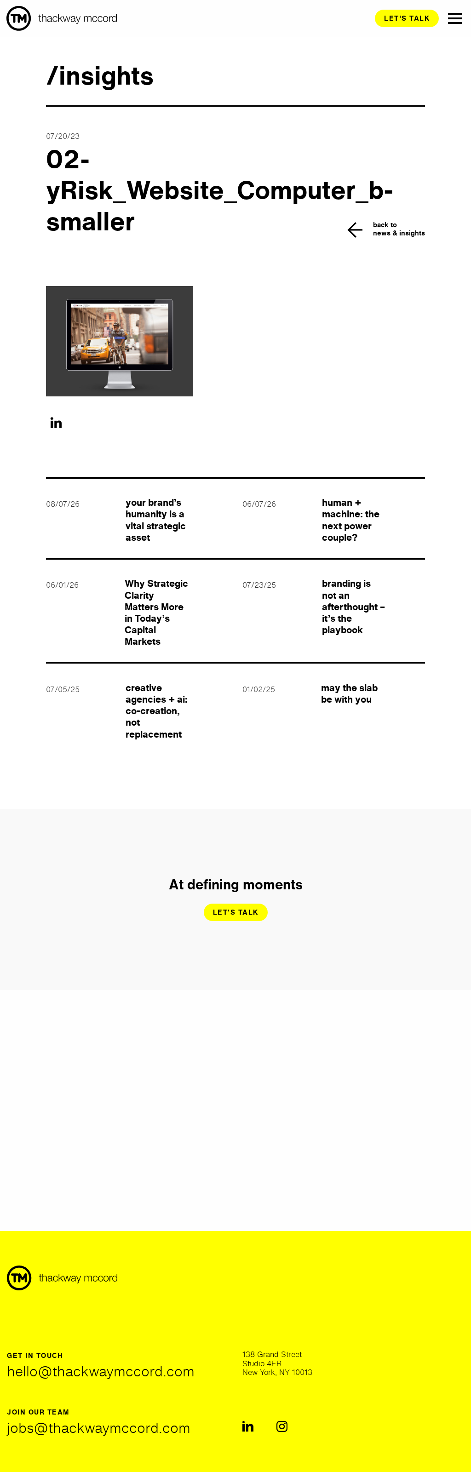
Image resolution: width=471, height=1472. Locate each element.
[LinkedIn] (56, 423)
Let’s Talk (407, 18)
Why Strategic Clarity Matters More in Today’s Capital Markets (156, 612)
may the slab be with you (349, 693)
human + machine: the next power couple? (350, 519)
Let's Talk (235, 912)
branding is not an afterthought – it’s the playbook (353, 606)
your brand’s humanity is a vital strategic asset (156, 519)
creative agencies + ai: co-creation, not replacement (157, 711)
